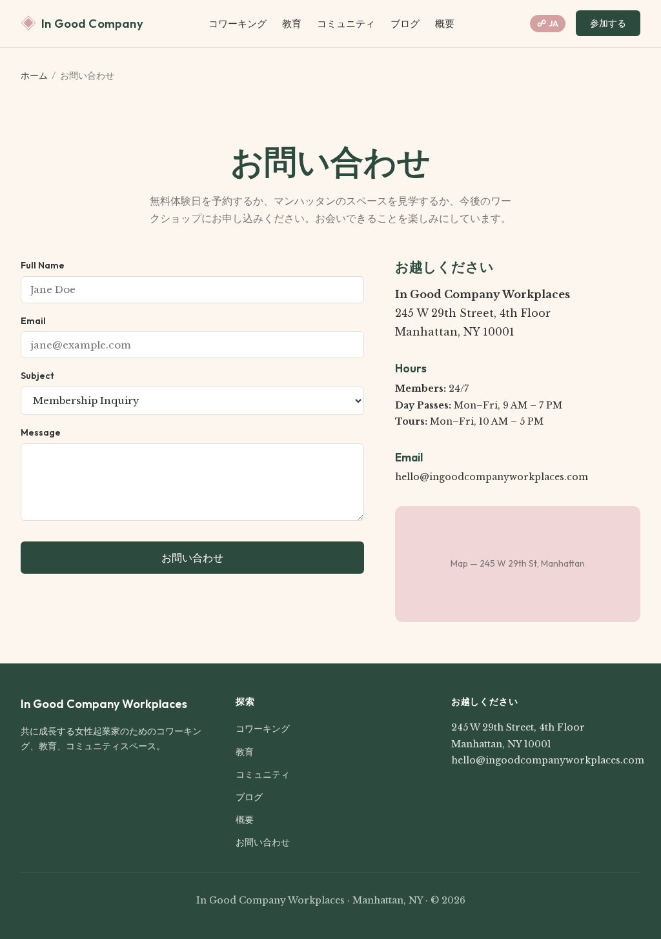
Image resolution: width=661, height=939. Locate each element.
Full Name (43, 265)
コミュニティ (346, 23)
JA (547, 23)
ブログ (405, 23)
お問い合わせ (192, 557)
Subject (37, 375)
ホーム (34, 75)
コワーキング (237, 23)
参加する (608, 23)
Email (33, 321)
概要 (444, 23)
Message (41, 432)
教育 (291, 23)
